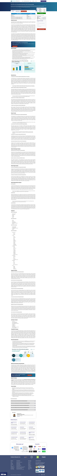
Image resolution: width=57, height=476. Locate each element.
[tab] (13, 11)
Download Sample (15, 46)
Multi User (40, 10)
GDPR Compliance (30, 468)
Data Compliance (30, 467)
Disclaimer (29, 464)
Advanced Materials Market (19, 468)
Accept (2, 474)
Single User (40, 9)
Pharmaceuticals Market (18, 465)
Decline (4, 474)
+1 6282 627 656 (44, 18)
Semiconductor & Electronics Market (20, 467)
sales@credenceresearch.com (41, 462)
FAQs (11, 465)
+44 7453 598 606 (44, 17)
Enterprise (40, 11)
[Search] (40, 1)
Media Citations (29, 465)
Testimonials (12, 464)
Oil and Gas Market (18, 464)
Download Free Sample (41, 29)
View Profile (18, 416)
